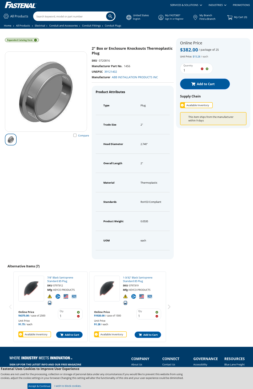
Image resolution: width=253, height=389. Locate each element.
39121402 (110, 71)
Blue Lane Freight (234, 364)
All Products (23, 25)
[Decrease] (202, 69)
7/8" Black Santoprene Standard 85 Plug (60, 279)
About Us (136, 364)
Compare (83, 135)
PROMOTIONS (241, 5)
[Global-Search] (110, 16)
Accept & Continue (39, 386)
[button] (186, 5)
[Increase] (207, 69)
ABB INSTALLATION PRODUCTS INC (135, 77)
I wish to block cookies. (67, 386)
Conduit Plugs (113, 25)
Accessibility (200, 364)
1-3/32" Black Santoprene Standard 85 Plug (137, 279)
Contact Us (168, 364)
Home (7, 25)
